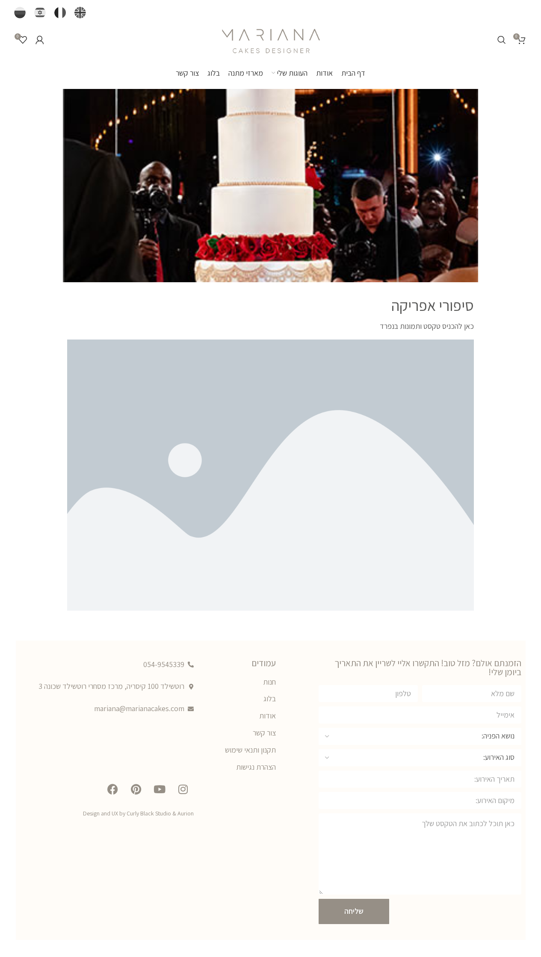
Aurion (185, 813)
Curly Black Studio (149, 813)
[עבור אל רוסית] (20, 13)
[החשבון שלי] (39, 39)
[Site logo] (270, 39)
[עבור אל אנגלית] (80, 13)
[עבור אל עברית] (40, 13)
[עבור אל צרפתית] (60, 13)
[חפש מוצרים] (501, 39)
